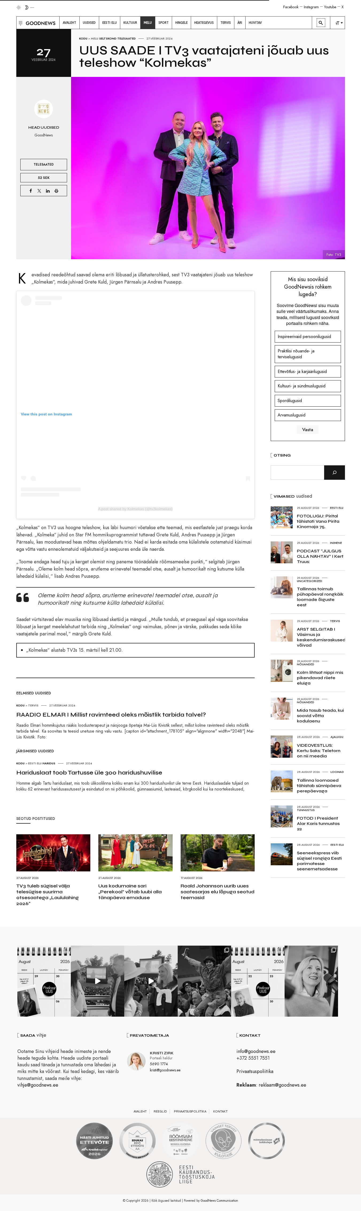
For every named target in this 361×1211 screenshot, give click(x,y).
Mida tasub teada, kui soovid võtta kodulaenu (320, 716)
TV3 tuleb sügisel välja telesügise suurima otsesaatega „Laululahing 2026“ (47, 894)
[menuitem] (69, 23)
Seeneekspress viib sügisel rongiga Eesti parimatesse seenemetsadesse (319, 860)
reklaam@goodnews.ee (282, 1085)
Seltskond (108, 38)
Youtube (330, 7)
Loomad (337, 772)
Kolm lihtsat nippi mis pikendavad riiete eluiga (320, 678)
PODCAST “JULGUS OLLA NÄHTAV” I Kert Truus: (320, 556)
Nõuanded (305, 664)
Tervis (33, 705)
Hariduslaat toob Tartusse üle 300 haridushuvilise (89, 772)
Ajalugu (337, 737)
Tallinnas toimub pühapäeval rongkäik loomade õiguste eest (320, 596)
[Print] (56, 190)
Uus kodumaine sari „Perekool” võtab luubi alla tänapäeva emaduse (130, 892)
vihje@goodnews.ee (37, 1085)
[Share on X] (39, 190)
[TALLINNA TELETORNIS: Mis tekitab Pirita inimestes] (97, 981)
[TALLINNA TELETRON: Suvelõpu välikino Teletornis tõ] (151, 981)
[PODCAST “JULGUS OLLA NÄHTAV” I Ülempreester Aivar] (258, 981)
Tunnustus (306, 810)
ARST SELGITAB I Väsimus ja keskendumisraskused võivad (321, 637)
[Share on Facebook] (30, 190)
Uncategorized (309, 581)
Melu (94, 38)
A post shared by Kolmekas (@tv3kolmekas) (135, 509)
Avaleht (140, 1111)
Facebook (290, 7)
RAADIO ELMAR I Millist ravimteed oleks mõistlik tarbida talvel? (111, 714)
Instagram (311, 7)
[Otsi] (334, 472)
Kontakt (220, 1111)
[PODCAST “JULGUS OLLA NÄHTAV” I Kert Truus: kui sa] (44, 981)
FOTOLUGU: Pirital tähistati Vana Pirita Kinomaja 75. (318, 521)
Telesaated (126, 38)
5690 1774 (159, 1063)
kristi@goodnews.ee (165, 1070)
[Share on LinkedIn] (48, 190)
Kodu (83, 38)
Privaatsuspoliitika (254, 1071)
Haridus (48, 763)
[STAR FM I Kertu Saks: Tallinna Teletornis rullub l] (311, 981)
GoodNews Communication (219, 1200)
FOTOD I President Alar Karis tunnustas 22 (318, 823)
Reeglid (160, 1111)
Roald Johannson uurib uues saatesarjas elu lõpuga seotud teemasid (217, 892)
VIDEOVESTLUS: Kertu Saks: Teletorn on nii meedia (318, 750)
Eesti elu (35, 763)
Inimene (336, 543)
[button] (20, 22)
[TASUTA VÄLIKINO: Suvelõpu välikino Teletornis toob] (204, 981)
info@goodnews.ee (255, 1051)
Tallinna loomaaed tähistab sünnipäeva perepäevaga (319, 785)
